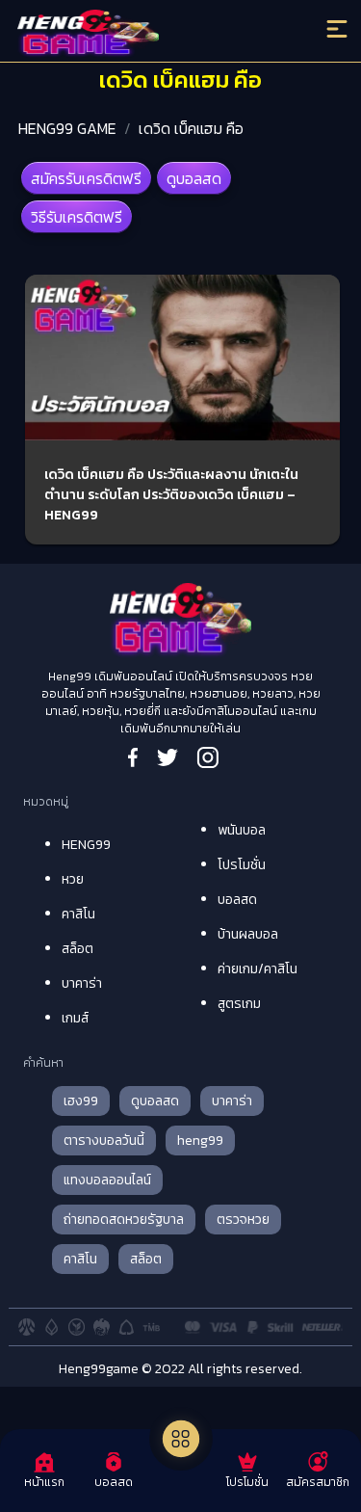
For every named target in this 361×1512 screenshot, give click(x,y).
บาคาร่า (82, 983)
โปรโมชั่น (242, 865)
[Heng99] (139, 34)
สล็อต (77, 949)
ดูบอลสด (194, 178)
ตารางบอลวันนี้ (104, 1140)
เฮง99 (81, 1101)
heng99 (200, 1140)
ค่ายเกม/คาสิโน (257, 969)
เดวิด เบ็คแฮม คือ (191, 128)
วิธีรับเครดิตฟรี (76, 216)
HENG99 (86, 845)
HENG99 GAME (67, 128)
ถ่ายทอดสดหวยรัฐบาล (124, 1219)
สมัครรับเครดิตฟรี (86, 178)
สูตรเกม (239, 1004)
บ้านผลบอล (248, 934)
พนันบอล (242, 830)
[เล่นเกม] (181, 1439)
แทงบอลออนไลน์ (107, 1180)
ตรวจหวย (243, 1219)
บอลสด (237, 899)
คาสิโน (78, 914)
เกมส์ (75, 1018)
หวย (73, 879)
